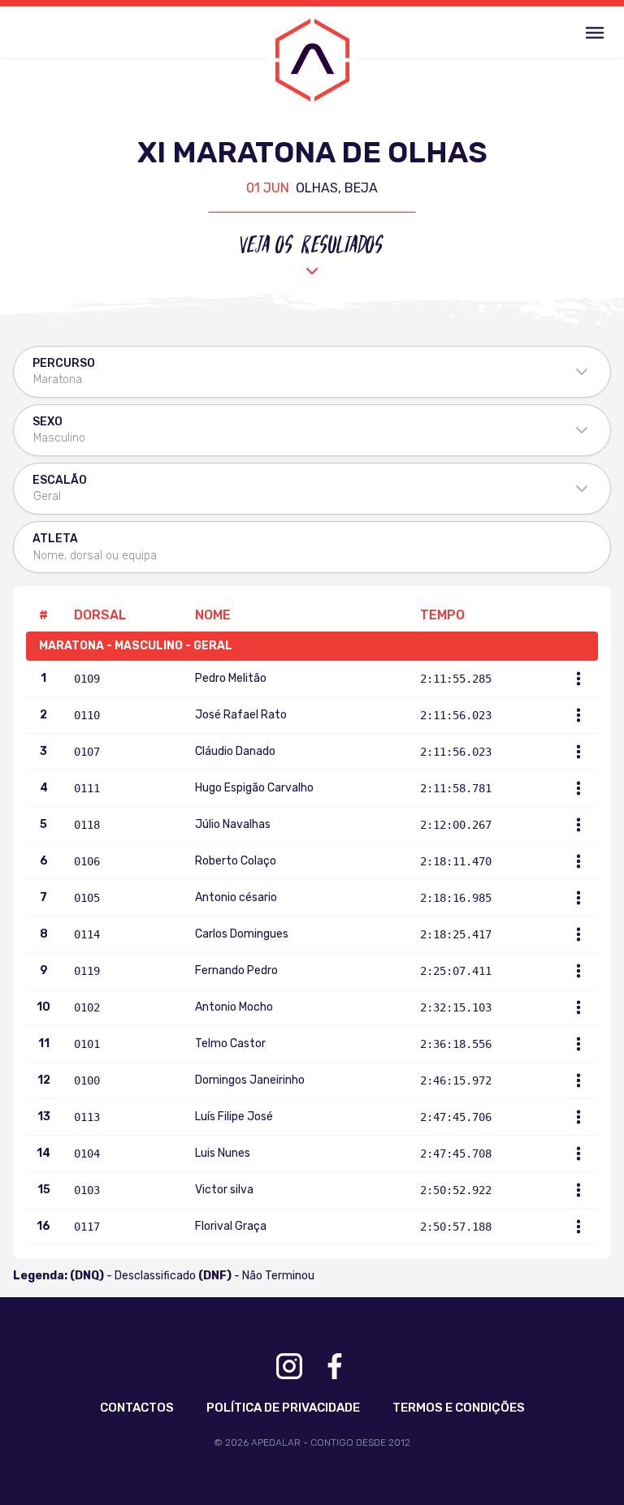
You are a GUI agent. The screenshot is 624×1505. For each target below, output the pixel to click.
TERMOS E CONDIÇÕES (458, 1407)
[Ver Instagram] (289, 1366)
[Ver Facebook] (335, 1366)
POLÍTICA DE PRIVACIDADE (283, 1407)
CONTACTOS (137, 1407)
